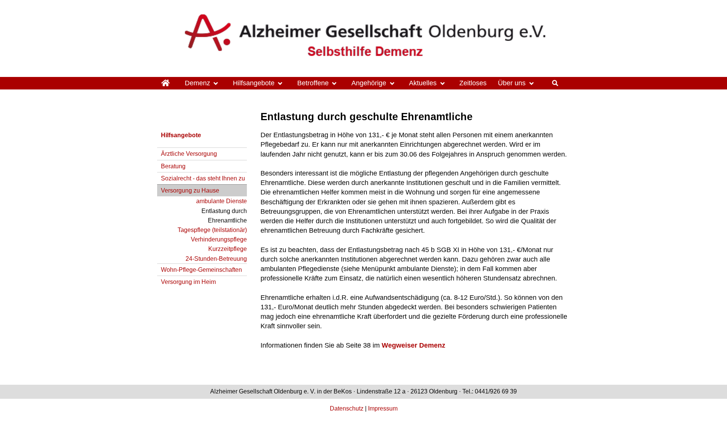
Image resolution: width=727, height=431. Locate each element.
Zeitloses (473, 83)
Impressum (383, 408)
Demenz (197, 83)
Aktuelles (423, 83)
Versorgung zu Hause (190, 190)
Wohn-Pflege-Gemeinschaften (201, 269)
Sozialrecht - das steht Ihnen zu (203, 178)
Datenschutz (347, 408)
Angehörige (368, 83)
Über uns (512, 83)
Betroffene (313, 83)
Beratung (173, 166)
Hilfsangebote (254, 83)
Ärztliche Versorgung (189, 153)
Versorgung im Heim (188, 281)
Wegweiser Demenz (413, 345)
